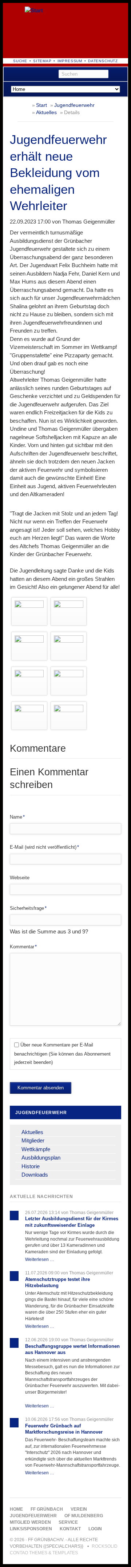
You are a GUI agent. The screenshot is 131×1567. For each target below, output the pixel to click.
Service (68, 1522)
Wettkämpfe (35, 1149)
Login (95, 1528)
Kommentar (23, 946)
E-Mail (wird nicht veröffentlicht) (44, 847)
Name (20, 817)
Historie (30, 1166)
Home (16, 1509)
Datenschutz (103, 61)
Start (41, 105)
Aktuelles (46, 112)
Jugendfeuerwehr (74, 105)
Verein (79, 1509)
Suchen (119, 74)
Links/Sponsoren (31, 1528)
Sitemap (42, 61)
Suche (20, 61)
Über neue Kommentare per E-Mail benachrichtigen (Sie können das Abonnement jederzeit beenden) (62, 1053)
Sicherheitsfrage (28, 908)
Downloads (34, 1175)
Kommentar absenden (40, 1087)
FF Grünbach (47, 1509)
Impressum (70, 61)
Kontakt (70, 1528)
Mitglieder (32, 1140)
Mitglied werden (30, 1522)
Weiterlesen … (39, 1259)
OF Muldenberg (83, 1515)
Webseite (19, 877)
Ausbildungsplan (40, 1157)
